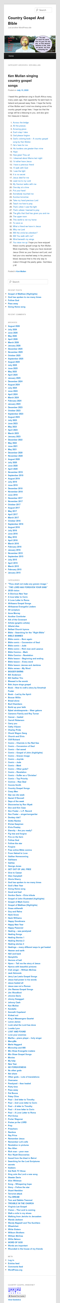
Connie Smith (14, 784)
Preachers (13, 1128)
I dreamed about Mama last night (27, 158)
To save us (18, 222)
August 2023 (14, 416)
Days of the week (16, 801)
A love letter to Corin (18, 596)
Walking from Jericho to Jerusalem (24, 1216)
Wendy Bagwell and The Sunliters (24, 1222)
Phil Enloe (13, 1115)
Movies (11, 1057)
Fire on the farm (15, 836)
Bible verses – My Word (19, 668)
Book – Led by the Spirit (19, 694)
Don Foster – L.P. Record (20, 810)
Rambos (12, 1132)
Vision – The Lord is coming (21, 1209)
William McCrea (15, 1235)
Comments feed (15, 1266)
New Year (12, 1063)
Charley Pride (14, 729)
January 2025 (14, 377)
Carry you (12, 723)
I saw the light (19, 170)
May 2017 (12, 511)
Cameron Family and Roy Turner (23, 713)
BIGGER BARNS (15, 671)
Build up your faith (17, 707)
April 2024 (13, 394)
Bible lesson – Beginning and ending (25, 658)
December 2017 (15, 498)
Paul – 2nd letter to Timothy (21, 1099)
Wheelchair (13, 1226)
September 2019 (15, 475)
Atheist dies (13, 626)
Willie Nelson (14, 1239)
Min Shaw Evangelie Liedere (21, 1050)
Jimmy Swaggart (16, 998)
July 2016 (12, 530)
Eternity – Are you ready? (20, 830)
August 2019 (14, 478)
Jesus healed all (15, 982)
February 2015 (14, 569)
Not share (12, 1073)
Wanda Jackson (15, 1219)
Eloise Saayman (15, 823)
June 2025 (13, 368)
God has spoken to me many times (24, 297)
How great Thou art (21, 154)
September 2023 (15, 413)
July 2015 (12, 559)
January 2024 (14, 403)
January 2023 (14, 436)
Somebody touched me (23, 193)
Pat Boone (13, 1093)
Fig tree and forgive (17, 833)
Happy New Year (15, 924)
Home (11, 56)
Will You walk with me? (23, 235)
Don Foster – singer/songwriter (23, 814)
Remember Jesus (16, 1138)
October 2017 (14, 504)
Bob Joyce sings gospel (19, 684)
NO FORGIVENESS (17, 1067)
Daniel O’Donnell (16, 798)
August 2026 (14, 326)
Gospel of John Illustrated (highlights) (26, 898)
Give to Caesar (15, 872)
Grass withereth (15, 908)
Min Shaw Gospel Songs (20, 1054)
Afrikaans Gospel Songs (19, 603)
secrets (11, 1164)
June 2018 (13, 494)
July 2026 (12, 329)
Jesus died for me (21, 177)
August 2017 (14, 507)
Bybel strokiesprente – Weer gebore (25, 710)
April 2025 (13, 374)
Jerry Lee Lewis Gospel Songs (22, 976)
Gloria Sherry (14, 879)
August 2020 (14, 459)
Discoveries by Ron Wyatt (20, 804)
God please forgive (21, 135)
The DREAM (13, 1196)
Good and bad (15, 891)
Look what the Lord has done (22, 1024)
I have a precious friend (23, 164)
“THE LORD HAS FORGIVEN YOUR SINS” (28, 587)
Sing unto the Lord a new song (23, 1174)
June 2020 (13, 465)
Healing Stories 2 (16, 940)
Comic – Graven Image (19, 755)
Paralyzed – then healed (19, 1083)
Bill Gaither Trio (15, 677)
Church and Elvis (16, 736)
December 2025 (15, 348)
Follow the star (15, 843)
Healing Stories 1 (16, 937)
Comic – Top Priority (18, 778)
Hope (15, 151)
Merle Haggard (15, 1044)
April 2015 (13, 562)
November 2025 (15, 352)
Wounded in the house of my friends (25, 1248)
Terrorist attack (15, 1193)
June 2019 (13, 485)
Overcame (13, 1080)
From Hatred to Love (18, 853)
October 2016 (14, 520)
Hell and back (14, 953)
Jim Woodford (15, 992)
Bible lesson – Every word (20, 661)
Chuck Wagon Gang (17, 733)
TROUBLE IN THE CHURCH (21, 1203)
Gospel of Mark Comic (18, 901)
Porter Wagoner (15, 1119)
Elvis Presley (14, 827)
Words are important (18, 1245)
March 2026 (13, 342)
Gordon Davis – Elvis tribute (21, 895)
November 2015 (15, 553)
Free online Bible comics (20, 849)
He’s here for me (20, 145)
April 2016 (13, 540)
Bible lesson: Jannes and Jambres (24, 665)
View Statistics (14, 1299)
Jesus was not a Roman (19, 986)
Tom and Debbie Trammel (20, 1200)
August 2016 (14, 527)
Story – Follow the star (19, 1187)
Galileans (12, 859)
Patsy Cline (13, 1096)
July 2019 (12, 481)
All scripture (14, 609)
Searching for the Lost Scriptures (24, 1161)
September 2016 (15, 523)
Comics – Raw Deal (17, 781)
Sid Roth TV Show (17, 1170)
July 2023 (12, 420)
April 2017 (13, 514)
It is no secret (19, 174)
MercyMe (12, 1041)
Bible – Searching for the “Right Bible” (26, 632)
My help (12, 1060)
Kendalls (12, 1008)
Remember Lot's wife (18, 1141)
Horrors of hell (15, 960)
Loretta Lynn (14, 1028)
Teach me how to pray (23, 203)
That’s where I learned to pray (26, 209)
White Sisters (14, 1229)
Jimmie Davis (14, 995)
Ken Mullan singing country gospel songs (23, 80)
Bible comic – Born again (20, 639)
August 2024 (14, 384)
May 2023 (12, 426)
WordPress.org (15, 1269)
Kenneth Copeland (17, 1012)
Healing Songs (15, 934)
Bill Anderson (14, 674)
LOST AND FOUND (17, 1031)
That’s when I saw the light (25, 206)
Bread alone (13, 700)
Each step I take (20, 132)
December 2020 (15, 452)
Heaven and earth (16, 950)
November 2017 (15, 501)
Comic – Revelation (17, 772)
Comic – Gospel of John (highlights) (25, 752)
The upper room (20, 216)
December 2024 (15, 381)
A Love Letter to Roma (18, 600)
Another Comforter (17, 616)
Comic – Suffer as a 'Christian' (22, 775)
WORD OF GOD (15, 1242)
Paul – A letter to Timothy (20, 1106)
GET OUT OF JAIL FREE (19, 869)
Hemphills (13, 956)
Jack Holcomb (15, 973)
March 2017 (13, 517)
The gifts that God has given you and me (31, 213)
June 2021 (13, 446)
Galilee (11, 862)
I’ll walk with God (20, 167)
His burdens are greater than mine (28, 148)
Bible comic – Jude (17, 645)
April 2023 (13, 429)
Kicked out (13, 1015)
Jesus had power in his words (22, 979)
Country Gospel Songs (19, 788)
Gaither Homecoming (18, 856)
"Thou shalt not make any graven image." (28, 583)
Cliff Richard (14, 739)
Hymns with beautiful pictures (22, 966)
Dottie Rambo (14, 820)
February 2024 (14, 400)
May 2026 (12, 335)
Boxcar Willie (14, 697)
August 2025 (14, 361)
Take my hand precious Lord (25, 200)
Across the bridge (21, 122)
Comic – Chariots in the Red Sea (23, 742)
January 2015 (14, 572)
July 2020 (12, 462)
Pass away (13, 303)
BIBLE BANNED (15, 635)
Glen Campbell (15, 875)
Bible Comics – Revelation (20, 655)
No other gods (15, 1070)
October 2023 (14, 410)
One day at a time (21, 187)
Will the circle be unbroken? (25, 232)
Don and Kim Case (17, 807)
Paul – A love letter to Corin (21, 1109)
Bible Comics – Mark (18, 652)
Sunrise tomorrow (20, 196)
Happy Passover (15, 927)
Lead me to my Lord (22, 180)
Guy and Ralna (15, 911)
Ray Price (12, 1135)
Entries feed (13, 1263)
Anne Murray (14, 613)
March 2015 (13, 566)
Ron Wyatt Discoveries (18, 1154)
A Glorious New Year (18, 593)
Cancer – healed (15, 716)
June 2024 (13, 391)
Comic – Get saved (17, 749)
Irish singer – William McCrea (22, 969)
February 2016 (14, 546)
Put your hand (19, 190)
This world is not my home (24, 219)
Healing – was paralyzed (19, 930)
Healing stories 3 (16, 943)
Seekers (12, 1167)
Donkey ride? (14, 817)
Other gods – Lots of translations (23, 1076)
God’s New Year (15, 885)
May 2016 (12, 537)
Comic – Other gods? (18, 768)
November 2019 (15, 472)
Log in (11, 1260)
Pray (10, 1125)
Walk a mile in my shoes (19, 1213)
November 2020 (15, 455)
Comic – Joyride (16, 759)
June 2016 (13, 533)
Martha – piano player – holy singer (25, 1037)
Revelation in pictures (18, 1144)
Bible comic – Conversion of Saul (24, 642)
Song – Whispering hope (20, 1183)
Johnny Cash (14, 1002)
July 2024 (12, 387)
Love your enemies (17, 1034)
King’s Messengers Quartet (21, 1018)
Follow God (13, 300)
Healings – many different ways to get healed (29, 947)
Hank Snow (13, 914)
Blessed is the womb (18, 681)
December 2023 (15, 407)
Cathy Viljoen (14, 726)
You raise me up (20, 242)
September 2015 (15, 556)
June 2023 (13, 423)
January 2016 (14, 549)
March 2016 (13, 543)
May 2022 (12, 442)
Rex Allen (12, 1148)
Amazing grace (19, 128)
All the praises (19, 125)
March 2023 (13, 433)
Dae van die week (16, 794)
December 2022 (15, 439)
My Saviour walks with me (24, 184)
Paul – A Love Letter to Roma (22, 1112)
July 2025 (12, 365)
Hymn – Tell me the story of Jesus (24, 963)
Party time (13, 1086)
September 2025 (15, 358)
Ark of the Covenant (17, 619)
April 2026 (13, 339)
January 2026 (14, 345)
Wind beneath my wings (23, 239)
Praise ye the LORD (17, 1122)
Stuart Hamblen (15, 1190)
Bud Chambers (15, 703)
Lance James (14, 1021)
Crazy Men (13, 791)
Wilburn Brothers (16, 1232)
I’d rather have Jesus (22, 161)
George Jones (14, 866)
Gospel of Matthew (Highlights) (22, 293)
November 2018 (15, 491)
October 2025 (14, 355)
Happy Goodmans (16, 921)
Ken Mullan (21, 271)
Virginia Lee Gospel (17, 1206)
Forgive (11, 846)
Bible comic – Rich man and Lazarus (25, 648)
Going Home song (16, 306)
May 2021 (12, 449)
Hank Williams (15, 917)
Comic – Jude (14, 762)
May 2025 (12, 371)
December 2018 (15, 488)
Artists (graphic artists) (19, 622)
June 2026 (13, 332)
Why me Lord (19, 229)
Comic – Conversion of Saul (21, 746)
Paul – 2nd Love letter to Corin (22, 1102)
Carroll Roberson (16, 720)
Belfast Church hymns (18, 629)
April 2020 (13, 468)
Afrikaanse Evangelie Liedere (22, 606)
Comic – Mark (14, 765)
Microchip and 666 (17, 1047)
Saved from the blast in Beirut (22, 1158)
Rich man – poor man (18, 1151)
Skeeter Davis (14, 1177)
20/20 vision (13, 590)
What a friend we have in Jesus (27, 226)
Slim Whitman (15, 1180)
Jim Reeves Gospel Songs (20, 989)
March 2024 (13, 397)
